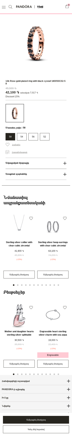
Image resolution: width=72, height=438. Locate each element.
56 (33, 136)
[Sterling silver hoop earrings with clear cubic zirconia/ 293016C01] (52, 227)
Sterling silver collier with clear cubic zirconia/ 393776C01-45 (19, 245)
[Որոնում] (10, 6)
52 (44, 136)
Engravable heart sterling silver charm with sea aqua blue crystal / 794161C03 (53, 334)
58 (10, 136)
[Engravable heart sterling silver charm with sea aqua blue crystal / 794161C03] (52, 316)
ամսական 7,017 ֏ (29, 92)
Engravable (53, 355)
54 (21, 136)
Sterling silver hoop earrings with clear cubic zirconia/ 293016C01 (53, 245)
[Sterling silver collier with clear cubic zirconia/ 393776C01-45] (19, 227)
